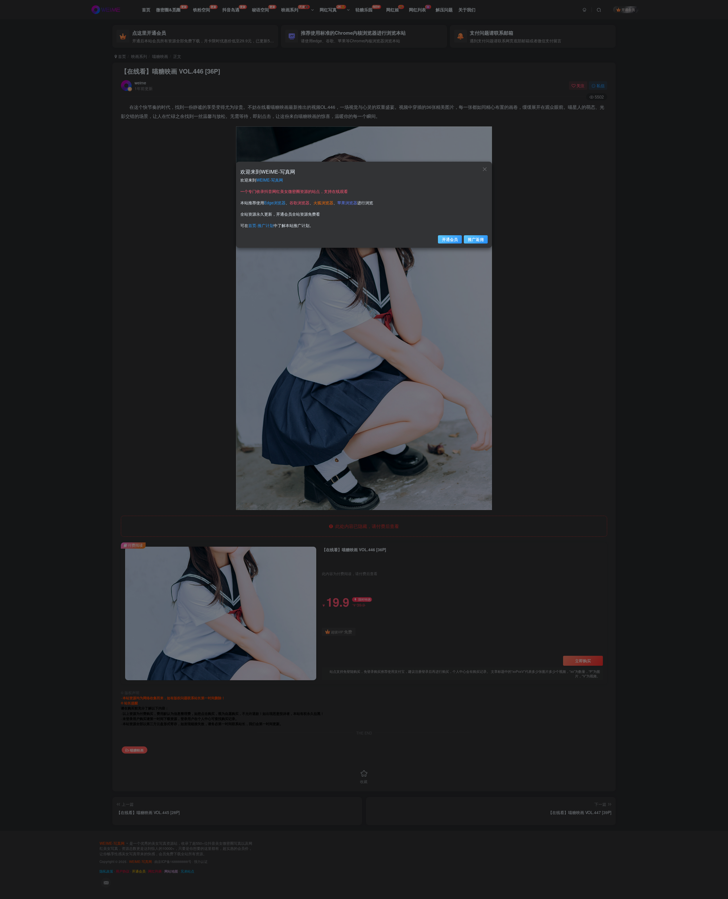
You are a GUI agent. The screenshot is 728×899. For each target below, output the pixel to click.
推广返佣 (476, 239)
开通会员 (450, 239)
